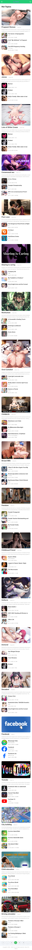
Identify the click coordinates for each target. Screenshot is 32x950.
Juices (4, 77)
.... (28, 942)
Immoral (5, 644)
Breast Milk (6, 460)
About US (27, 947)
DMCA (16, 948)
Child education (8, 869)
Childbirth (5, 414)
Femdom (5, 505)
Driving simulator (8, 914)
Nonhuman (6, 312)
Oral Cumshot (7, 369)
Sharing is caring (8, 264)
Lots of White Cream (10, 127)
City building (7, 824)
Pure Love (6, 217)
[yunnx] (16, 2)
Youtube (5, 780)
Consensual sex (8, 172)
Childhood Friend (8, 550)
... (7, 942)
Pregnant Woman (8, 27)
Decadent (5, 689)
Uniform (5, 600)
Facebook (5, 734)
